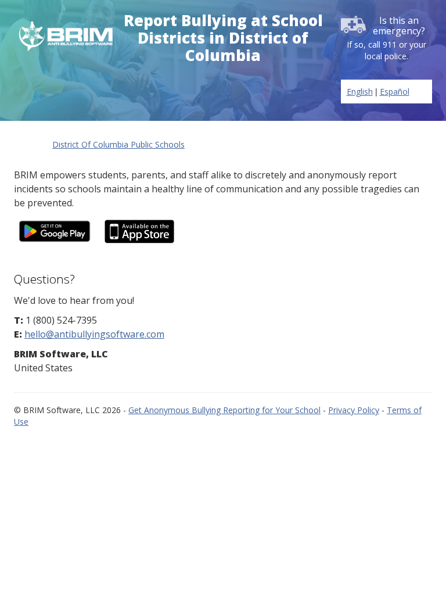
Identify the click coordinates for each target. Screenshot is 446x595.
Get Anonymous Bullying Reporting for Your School (224, 409)
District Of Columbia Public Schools (118, 144)
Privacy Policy (353, 409)
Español (394, 91)
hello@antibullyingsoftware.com (94, 334)
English (360, 91)
